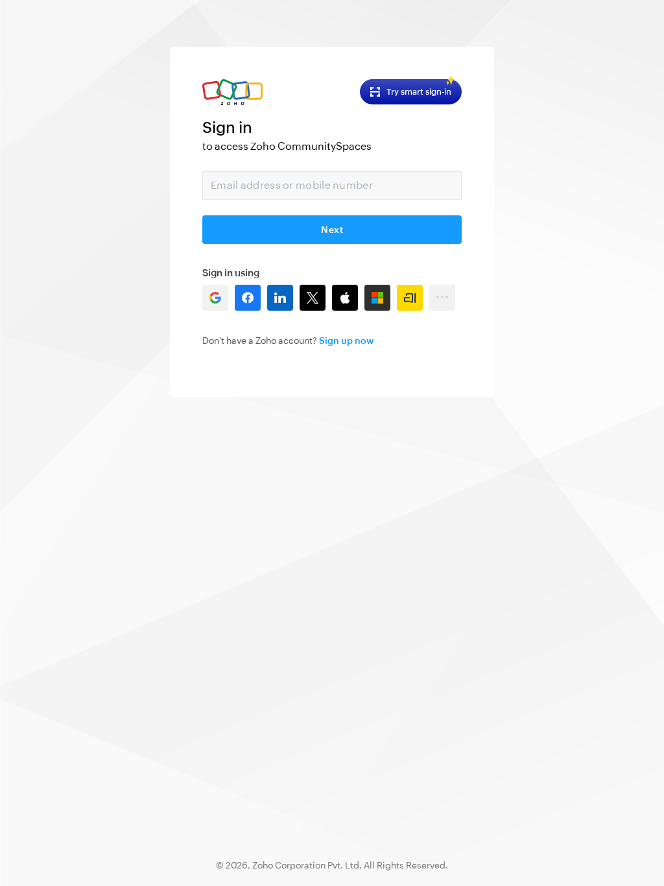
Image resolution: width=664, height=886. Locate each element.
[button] (215, 298)
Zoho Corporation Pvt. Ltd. (307, 865)
